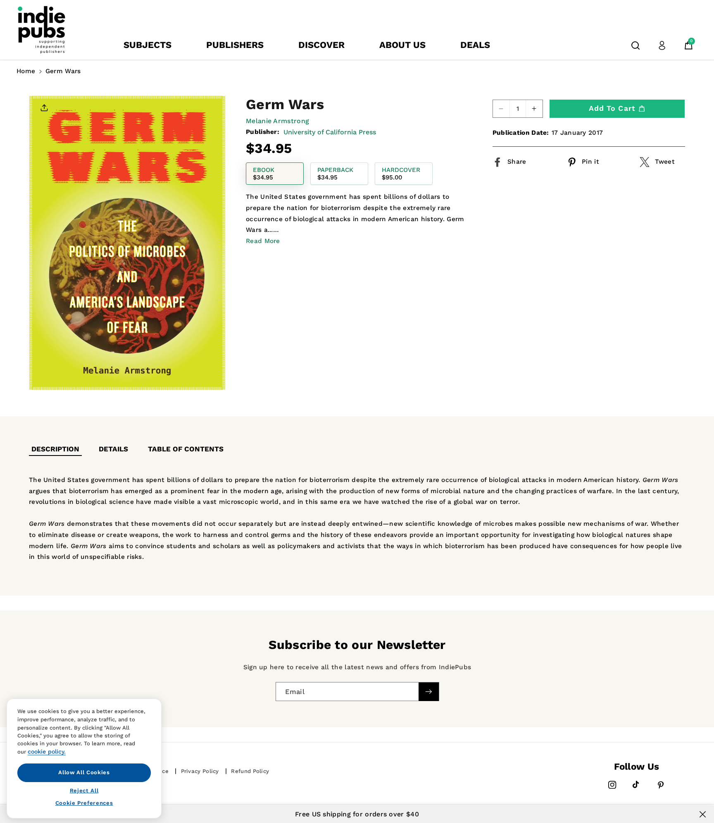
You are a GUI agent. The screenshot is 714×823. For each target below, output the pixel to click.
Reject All (84, 790)
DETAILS (113, 449)
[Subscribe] (428, 691)
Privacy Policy (200, 771)
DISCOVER (321, 45)
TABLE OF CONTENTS (186, 449)
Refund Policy (250, 771)
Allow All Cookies (83, 772)
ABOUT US (402, 45)
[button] (635, 45)
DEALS (475, 45)
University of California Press (329, 132)
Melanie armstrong (277, 121)
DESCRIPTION (55, 449)
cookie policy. (47, 751)
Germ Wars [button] (63, 71)
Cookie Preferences (84, 803)
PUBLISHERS (235, 45)
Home (26, 71)
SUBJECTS (147, 45)
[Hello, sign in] (662, 45)
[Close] (702, 814)
